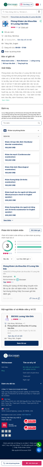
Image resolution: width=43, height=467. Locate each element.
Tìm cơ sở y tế (29, 363)
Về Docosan (7, 363)
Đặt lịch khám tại (9, 279)
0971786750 (26, 415)
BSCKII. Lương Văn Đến (22, 316)
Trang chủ (5, 17)
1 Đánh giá (24, 27)
